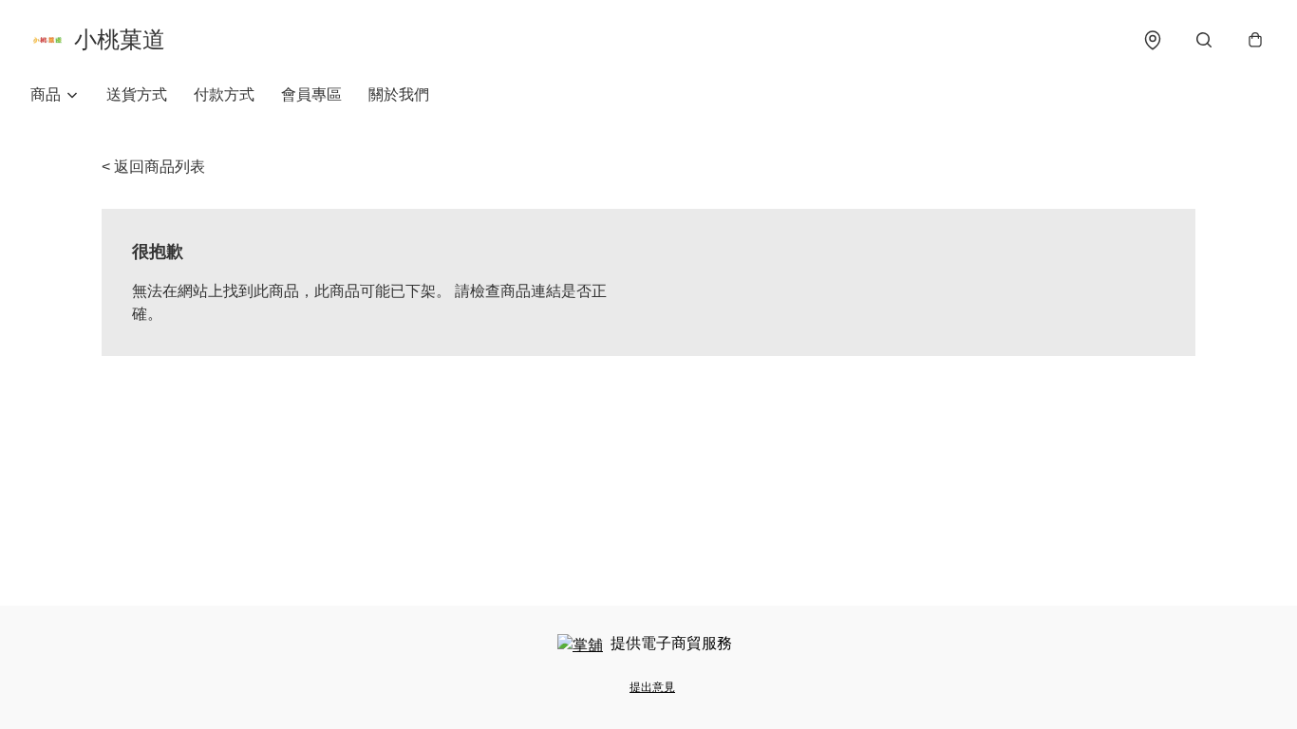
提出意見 (652, 687)
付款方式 (224, 94)
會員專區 (311, 94)
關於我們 (398, 94)
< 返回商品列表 (153, 167)
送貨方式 (136, 94)
